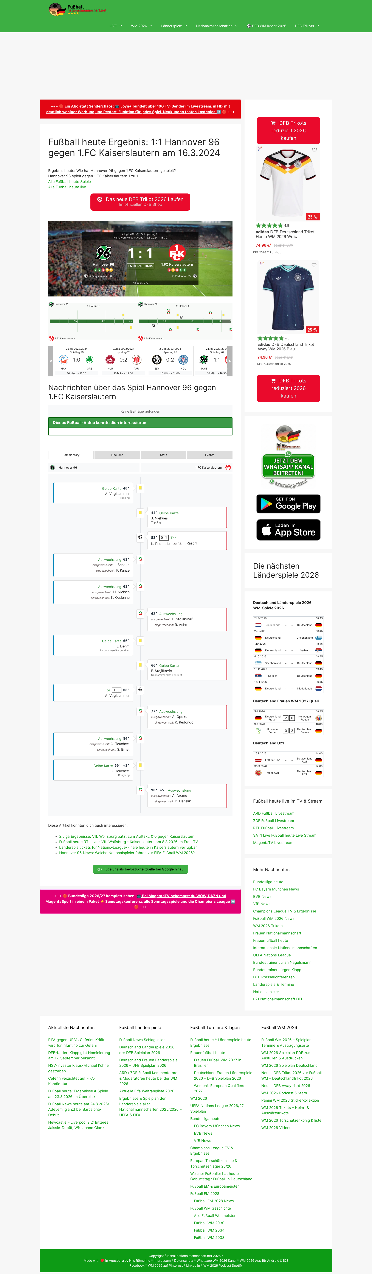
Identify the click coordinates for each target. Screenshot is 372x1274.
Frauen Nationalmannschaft (277, 933)
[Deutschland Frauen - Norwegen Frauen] (288, 716)
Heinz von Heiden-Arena (128, 237)
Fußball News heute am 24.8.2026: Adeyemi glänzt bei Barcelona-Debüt (78, 1109)
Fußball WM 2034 (209, 1230)
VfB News (261, 904)
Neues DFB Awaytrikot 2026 (285, 1086)
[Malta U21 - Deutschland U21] (288, 770)
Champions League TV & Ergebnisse (284, 911)
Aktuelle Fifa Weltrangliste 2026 (146, 1091)
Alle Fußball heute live (67, 187)
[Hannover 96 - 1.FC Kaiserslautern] (170, 361)
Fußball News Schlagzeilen (142, 1040)
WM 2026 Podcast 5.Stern (284, 1093)
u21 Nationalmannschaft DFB (278, 999)
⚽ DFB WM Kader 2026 (266, 26)
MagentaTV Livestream (273, 842)
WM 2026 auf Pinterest (165, 1265)
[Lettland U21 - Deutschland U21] (288, 758)
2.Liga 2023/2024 (133, 234)
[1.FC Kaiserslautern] (177, 257)
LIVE (113, 26)
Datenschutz (183, 1260)
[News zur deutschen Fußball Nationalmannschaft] (77, 9)
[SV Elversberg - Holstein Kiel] (123, 361)
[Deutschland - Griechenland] (288, 635)
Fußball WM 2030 (209, 1223)
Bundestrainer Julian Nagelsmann (282, 962)
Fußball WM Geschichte (210, 1208)
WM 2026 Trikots (268, 926)
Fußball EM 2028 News (214, 1201)
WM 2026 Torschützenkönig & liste (291, 1120)
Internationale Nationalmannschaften (285, 948)
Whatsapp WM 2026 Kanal (216, 1260)
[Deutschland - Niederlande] (288, 686)
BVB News (262, 896)
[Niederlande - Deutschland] (288, 623)
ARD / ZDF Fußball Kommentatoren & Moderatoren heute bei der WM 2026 (149, 1078)
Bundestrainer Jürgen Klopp (277, 970)
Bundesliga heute (268, 882)
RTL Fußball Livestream (273, 828)
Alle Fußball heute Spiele (69, 181)
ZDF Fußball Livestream (273, 821)
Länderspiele (171, 26)
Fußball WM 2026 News (273, 918)
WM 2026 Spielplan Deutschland (289, 1065)
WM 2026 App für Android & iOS (264, 1260)
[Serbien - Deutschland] (288, 673)
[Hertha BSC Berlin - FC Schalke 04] (217, 361)
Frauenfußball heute (270, 940)
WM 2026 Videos (276, 1128)
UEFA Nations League (272, 955)
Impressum (162, 1260)
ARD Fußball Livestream (273, 813)
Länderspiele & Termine (273, 984)
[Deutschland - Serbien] (288, 648)
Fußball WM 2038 (209, 1237)
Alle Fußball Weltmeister (215, 1215)
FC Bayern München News (276, 889)
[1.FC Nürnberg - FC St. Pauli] (76, 361)
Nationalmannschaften (214, 26)
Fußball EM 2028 (204, 1193)
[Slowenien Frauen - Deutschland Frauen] (288, 728)
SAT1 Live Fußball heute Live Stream (284, 835)
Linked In (193, 1265)
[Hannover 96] (103, 257)
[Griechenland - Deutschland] (288, 661)
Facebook (137, 1265)
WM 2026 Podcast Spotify (223, 1265)
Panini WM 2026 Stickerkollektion (290, 1100)
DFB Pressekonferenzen (274, 977)
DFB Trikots (304, 26)
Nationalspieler (266, 992)
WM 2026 (139, 26)
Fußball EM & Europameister (214, 1186)
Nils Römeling (139, 1260)
